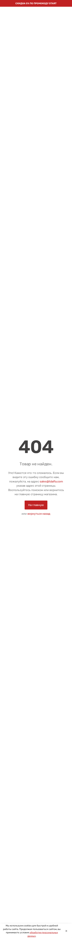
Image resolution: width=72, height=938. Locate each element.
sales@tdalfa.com (51, 481)
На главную (36, 505)
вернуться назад (38, 513)
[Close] (66, 931)
